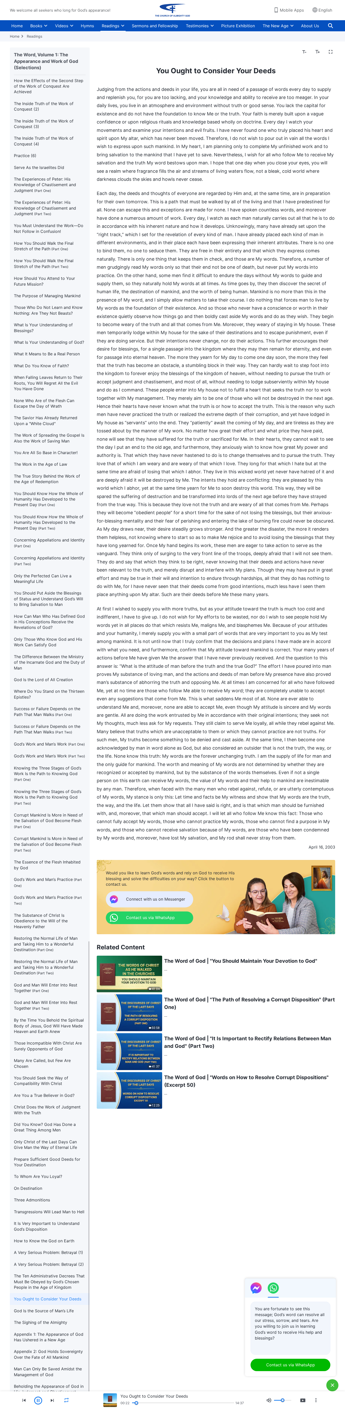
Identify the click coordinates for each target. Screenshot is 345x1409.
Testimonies (197, 25)
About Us (310, 25)
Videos (61, 25)
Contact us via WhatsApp (290, 1364)
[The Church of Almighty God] (172, 10)
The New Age (275, 25)
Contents (108, 52)
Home (17, 25)
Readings (110, 25)
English (325, 10)
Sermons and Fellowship (155, 25)
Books (36, 25)
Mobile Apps (292, 10)
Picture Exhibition (238, 25)
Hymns (87, 25)
